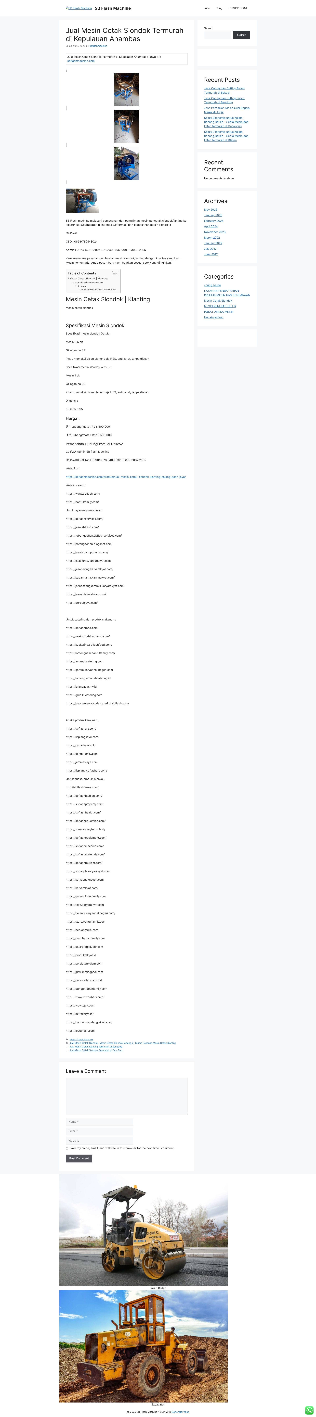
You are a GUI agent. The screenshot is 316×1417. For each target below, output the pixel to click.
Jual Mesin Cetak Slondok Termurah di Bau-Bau (96, 1050)
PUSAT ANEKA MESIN (218, 311)
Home (206, 8)
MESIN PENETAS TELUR (220, 306)
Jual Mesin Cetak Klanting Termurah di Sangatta (96, 1046)
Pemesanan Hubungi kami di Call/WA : (100, 289)
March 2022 (212, 237)
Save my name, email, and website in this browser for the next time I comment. (121, 1148)
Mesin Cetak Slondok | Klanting (88, 278)
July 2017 (210, 248)
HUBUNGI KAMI (238, 8)
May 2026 (210, 209)
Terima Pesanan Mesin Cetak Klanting (155, 1043)
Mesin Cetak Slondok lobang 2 (116, 1043)
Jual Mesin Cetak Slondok (84, 1043)
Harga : (83, 286)
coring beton (212, 285)
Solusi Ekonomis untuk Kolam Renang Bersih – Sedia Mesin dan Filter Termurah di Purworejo (226, 122)
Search (208, 28)
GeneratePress (180, 1411)
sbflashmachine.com (81, 61)
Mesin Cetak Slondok (81, 1039)
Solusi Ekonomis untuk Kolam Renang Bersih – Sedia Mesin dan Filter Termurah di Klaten (226, 136)
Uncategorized (214, 317)
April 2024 (211, 226)
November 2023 (215, 232)
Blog (219, 8)
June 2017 (211, 254)
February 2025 (213, 220)
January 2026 (213, 215)
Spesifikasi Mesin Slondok (89, 282)
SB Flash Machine (113, 8)
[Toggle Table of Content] (113, 273)
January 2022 (213, 243)
